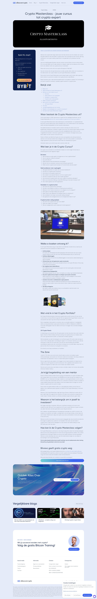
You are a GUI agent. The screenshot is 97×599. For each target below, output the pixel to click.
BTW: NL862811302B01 (54, 570)
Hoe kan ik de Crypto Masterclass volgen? (52, 110)
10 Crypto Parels (49, 104)
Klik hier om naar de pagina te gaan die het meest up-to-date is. (65, 119)
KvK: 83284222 (52, 568)
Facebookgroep (21, 564)
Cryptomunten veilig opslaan (51, 99)
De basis (47, 93)
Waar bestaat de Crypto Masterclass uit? (52, 90)
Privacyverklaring (37, 566)
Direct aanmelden (74, 549)
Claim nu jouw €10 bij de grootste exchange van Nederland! (55, 50)
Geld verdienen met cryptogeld (52, 95)
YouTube (19, 570)
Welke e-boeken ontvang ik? (49, 100)
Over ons (63, 2)
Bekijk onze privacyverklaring (70, 591)
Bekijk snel (45, 88)
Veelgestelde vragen (55, 2)
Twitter (19, 568)
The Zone (45, 105)
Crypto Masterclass (43, 2)
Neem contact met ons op (55, 566)
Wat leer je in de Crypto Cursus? (50, 92)
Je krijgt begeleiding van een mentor (51, 107)
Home (30, 2)
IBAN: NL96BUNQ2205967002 (56, 572)
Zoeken (66, 564)
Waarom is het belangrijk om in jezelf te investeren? (55, 109)
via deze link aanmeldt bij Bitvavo (74, 451)
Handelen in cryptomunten (51, 97)
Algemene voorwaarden (38, 564)
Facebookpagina (21, 566)
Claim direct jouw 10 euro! (62, 460)
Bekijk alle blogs (79, 503)
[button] (35, 2)
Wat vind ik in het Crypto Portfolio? (51, 102)
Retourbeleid (36, 568)
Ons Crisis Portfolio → (78, 2)
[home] (20, 3)
